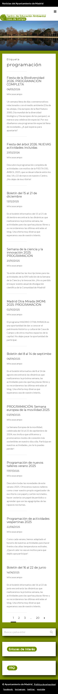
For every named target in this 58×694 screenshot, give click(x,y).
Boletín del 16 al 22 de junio (26, 567)
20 (37, 618)
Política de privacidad (45, 684)
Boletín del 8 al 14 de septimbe (29, 354)
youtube (41, 689)
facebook (8, 689)
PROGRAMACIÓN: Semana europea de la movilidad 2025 (28, 408)
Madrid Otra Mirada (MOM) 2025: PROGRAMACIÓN (26, 303)
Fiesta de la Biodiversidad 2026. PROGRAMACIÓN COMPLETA (25, 81)
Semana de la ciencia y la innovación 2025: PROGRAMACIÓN (25, 252)
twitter (31, 689)
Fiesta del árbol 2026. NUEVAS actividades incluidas (29, 146)
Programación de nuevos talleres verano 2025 (25, 464)
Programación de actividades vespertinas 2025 (28, 520)
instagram (20, 689)
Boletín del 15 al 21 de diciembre (22, 194)
